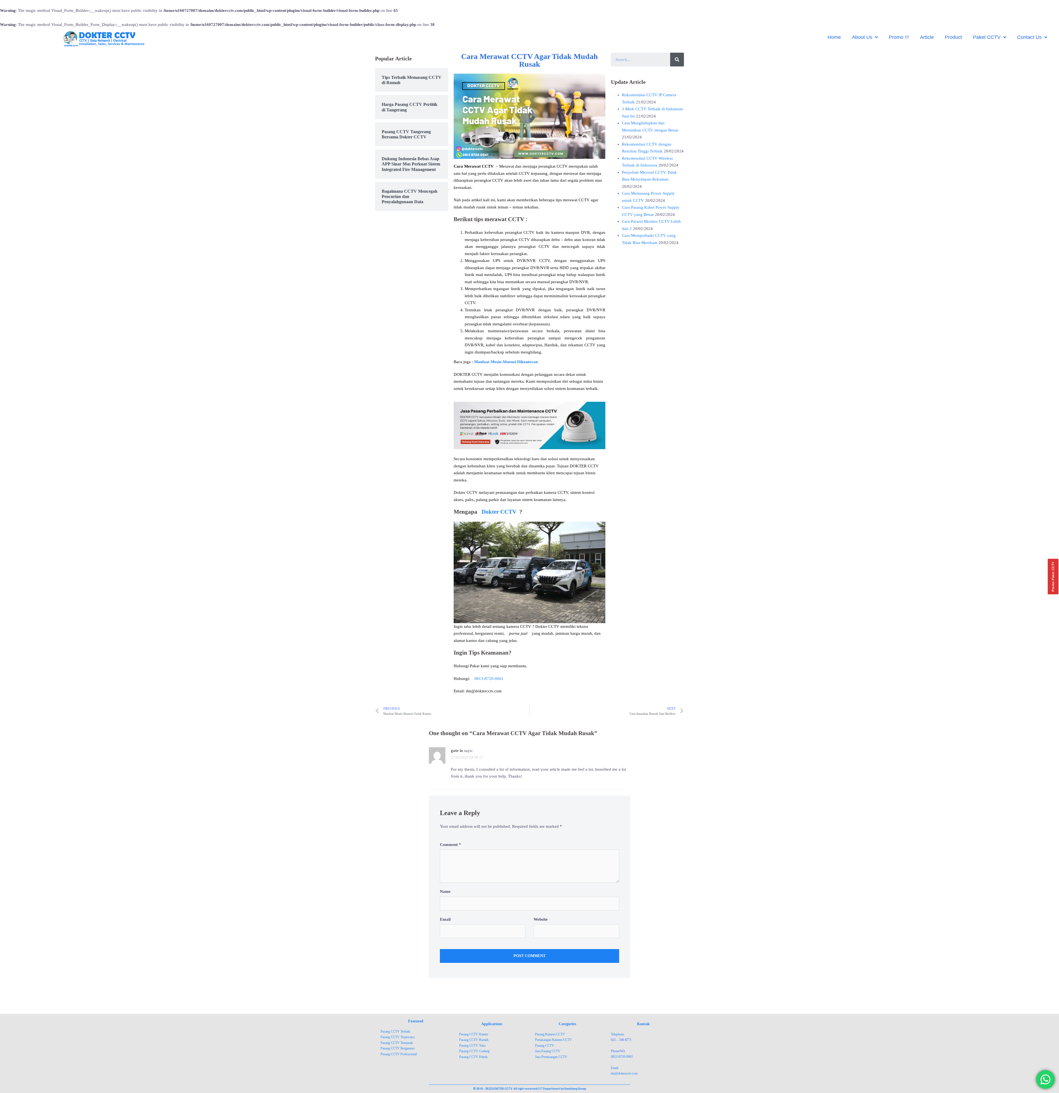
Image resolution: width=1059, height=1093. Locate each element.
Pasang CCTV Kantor (473, 1034)
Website (541, 919)
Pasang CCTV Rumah (473, 1040)
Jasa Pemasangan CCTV (551, 1057)
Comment (450, 844)
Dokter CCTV (499, 511)
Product (953, 37)
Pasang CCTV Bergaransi (397, 1048)
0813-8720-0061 (489, 678)
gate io (457, 750)
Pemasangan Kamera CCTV (553, 1040)
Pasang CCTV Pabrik (473, 1057)
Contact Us (1029, 37)
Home (834, 37)
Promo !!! (899, 37)
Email (445, 919)
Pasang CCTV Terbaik (395, 1031)
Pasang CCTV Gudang (474, 1051)
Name (445, 891)
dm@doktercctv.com (624, 1073)
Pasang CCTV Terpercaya (397, 1037)
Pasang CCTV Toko (472, 1046)
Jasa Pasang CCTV (547, 1051)
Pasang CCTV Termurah (397, 1043)
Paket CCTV (987, 37)
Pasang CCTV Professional (399, 1054)
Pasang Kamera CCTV (550, 1034)
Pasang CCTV (544, 1046)
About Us (862, 37)
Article (927, 37)
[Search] (677, 59)
